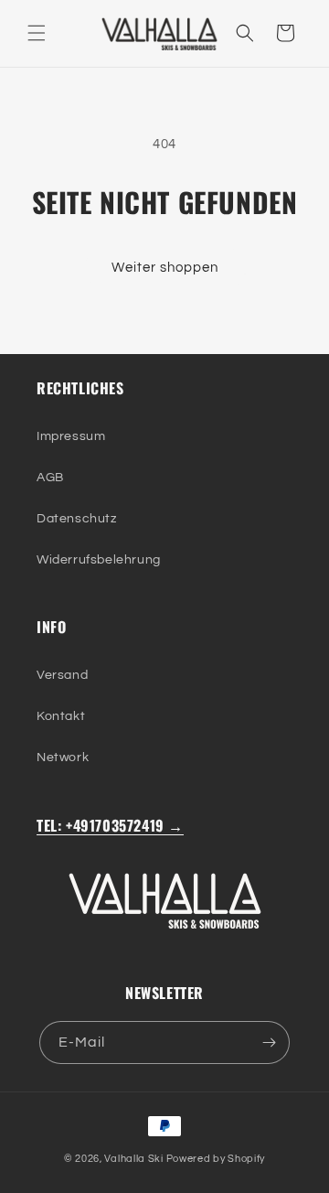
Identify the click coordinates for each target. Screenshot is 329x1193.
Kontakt (61, 716)
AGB (50, 477)
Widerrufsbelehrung (99, 560)
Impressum (71, 436)
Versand (62, 675)
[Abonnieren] (269, 1042)
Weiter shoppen (164, 267)
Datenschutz (77, 518)
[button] (36, 33)
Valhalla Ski (133, 1159)
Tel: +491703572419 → (110, 825)
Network (63, 757)
